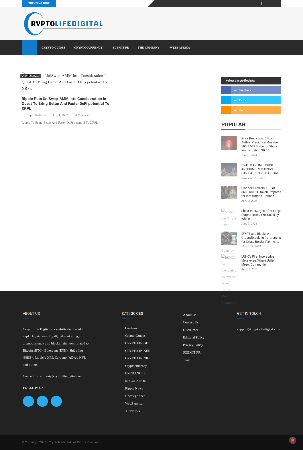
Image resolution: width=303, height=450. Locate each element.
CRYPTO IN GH (136, 343)
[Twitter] (273, 3)
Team (187, 360)
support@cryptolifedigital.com (61, 376)
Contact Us (191, 322)
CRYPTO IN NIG (137, 358)
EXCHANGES (135, 373)
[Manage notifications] (292, 440)
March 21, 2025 (251, 246)
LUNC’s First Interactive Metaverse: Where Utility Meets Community (258, 260)
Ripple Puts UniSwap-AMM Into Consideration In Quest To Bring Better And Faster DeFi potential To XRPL (65, 103)
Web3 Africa (180, 47)
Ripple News (134, 388)
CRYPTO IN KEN (137, 350)
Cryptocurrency (88, 47)
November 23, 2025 (253, 178)
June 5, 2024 (249, 155)
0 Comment (82, 115)
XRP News (132, 411)
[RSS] (278, 3)
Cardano (131, 328)
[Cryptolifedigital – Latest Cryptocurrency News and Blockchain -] (63, 23)
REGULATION (135, 381)
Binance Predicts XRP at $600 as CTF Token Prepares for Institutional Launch (261, 192)
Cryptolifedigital (36, 115)
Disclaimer (190, 330)
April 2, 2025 (249, 200)
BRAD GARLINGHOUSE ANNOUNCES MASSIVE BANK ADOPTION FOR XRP (260, 169)
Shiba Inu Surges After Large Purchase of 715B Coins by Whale (261, 215)
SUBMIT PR (121, 47)
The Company (148, 47)
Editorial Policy (194, 337)
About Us (190, 315)
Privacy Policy (193, 345)
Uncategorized (30, 76)
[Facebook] (267, 3)
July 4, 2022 (60, 115)
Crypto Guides (53, 47)
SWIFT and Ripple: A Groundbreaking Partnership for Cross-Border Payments (261, 237)
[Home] (29, 47)
